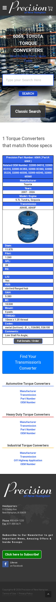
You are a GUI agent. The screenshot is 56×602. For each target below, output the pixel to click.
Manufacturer (28, 391)
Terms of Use (9, 593)
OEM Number (28, 402)
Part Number (28, 398)
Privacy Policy (26, 593)
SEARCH (28, 93)
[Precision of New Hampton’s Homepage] (28, 8)
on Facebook (16, 564)
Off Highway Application (28, 460)
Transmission (28, 394)
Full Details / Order (28, 340)
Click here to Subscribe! (22, 554)
